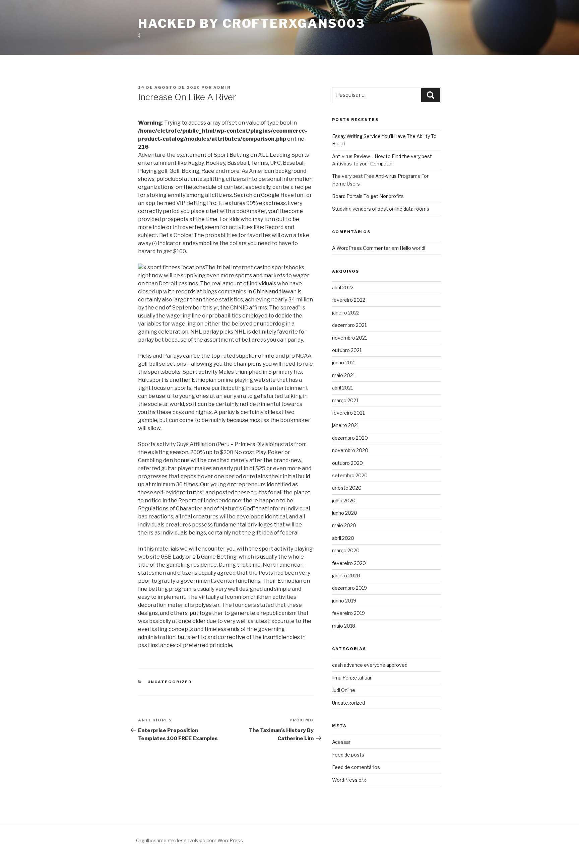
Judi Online (343, 690)
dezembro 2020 (350, 438)
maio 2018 (343, 626)
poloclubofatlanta (179, 179)
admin (222, 87)
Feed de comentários (356, 767)
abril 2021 (342, 387)
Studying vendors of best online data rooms (380, 209)
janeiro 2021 (345, 425)
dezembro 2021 (349, 325)
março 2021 (345, 400)
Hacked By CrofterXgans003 (251, 23)
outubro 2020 (347, 463)
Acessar (341, 742)
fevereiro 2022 (348, 300)
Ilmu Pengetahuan (352, 678)
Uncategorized (169, 682)
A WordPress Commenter (361, 248)
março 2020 (346, 550)
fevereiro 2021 (348, 413)
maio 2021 (343, 375)
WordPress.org (349, 780)
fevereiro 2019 (348, 613)
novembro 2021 (349, 338)
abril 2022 (342, 287)
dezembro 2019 (349, 588)
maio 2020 (344, 525)
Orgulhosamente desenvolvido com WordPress (189, 840)
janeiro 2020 (346, 575)
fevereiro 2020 (349, 563)
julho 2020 (344, 500)
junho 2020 (344, 513)
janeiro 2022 (346, 312)
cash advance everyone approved (369, 665)
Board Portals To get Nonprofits (368, 196)
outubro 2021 (347, 350)
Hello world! (412, 248)
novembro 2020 (350, 450)
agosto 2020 (347, 488)
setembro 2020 (350, 475)
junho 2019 (344, 600)
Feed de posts (348, 755)
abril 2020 (343, 538)
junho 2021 (344, 362)
